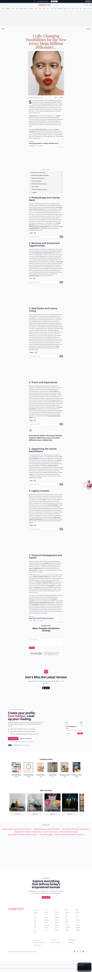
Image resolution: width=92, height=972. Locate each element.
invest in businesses (33, 602)
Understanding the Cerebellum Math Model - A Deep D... (23, 834)
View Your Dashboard (27, 738)
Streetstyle (8, 8)
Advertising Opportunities (39, 942)
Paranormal (25, 8)
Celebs (88, 8)
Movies (66, 922)
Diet (35, 915)
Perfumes (13, 8)
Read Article (20, 814)
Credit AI (49, 438)
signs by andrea (84, 829)
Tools (35, 932)
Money (40, 8)
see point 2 (51, 585)
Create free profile (13, 738)
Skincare (46, 927)
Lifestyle (77, 920)
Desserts (77, 912)
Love (35, 922)
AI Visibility (53, 940)
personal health (35, 604)
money (3, 28)
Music (77, 922)
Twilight (56, 930)
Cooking (84, 8)
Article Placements (72, 940)
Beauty (77, 910)
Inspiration (60, 8)
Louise (31, 97)
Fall (38, 620)
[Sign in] (90, 5)
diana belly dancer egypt (46, 834)
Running (77, 925)
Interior (48, 8)
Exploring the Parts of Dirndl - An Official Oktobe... (28, 832)
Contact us (36, 940)
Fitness (36, 8)
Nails (80, 8)
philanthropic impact (34, 275)
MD (41, 97)
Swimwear (78, 927)
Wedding (67, 930)
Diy (45, 915)
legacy (57, 346)
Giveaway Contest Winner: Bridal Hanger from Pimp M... (69, 834)
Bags (56, 910)
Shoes (35, 927)
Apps (45, 910)
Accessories (73, 8)
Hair (76, 917)
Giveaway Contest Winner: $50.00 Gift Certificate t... (47, 829)
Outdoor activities (40, 145)
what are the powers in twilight (68, 832)
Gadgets (3, 8)
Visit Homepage (46, 897)
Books (56, 8)
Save (56, 97)
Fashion (44, 8)
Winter (41, 620)
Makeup (46, 922)
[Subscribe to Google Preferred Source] (36, 653)
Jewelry (66, 920)
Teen (77, 8)
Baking (21, 8)
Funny (52, 8)
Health (35, 920)
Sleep (17, 8)
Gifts (66, 917)
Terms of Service (37, 945)
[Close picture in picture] (78, 963)
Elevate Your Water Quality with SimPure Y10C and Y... (17, 829)
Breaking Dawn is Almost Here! (70, 829)
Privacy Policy (71, 942)
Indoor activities (32, 145)
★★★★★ (88, 28)
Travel (45, 930)
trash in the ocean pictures (51, 832)
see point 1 (38, 587)
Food (68, 8)
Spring (30, 620)
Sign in (31, 741)
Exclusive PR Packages (55, 942)
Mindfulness (31, 8)
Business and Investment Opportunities (38, 226)
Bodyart (64, 8)
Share (61, 97)
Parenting (57, 925)
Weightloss (78, 930)
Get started (80, 733)
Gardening (57, 917)
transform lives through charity (46, 602)
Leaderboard (68, 733)
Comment (32, 647)
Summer (34, 620)
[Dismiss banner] (61, 652)
